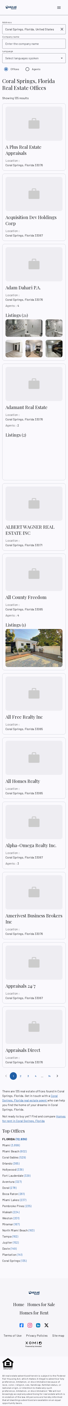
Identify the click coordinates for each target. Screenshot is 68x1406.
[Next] (57, 1076)
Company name (10, 36)
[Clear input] (62, 29)
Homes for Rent (34, 1312)
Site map (58, 1335)
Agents (36, 69)
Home (18, 1304)
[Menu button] (59, 7)
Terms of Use (13, 1335)
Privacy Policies (37, 1335)
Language (7, 51)
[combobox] (31, 29)
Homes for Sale (41, 1304)
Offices (15, 69)
